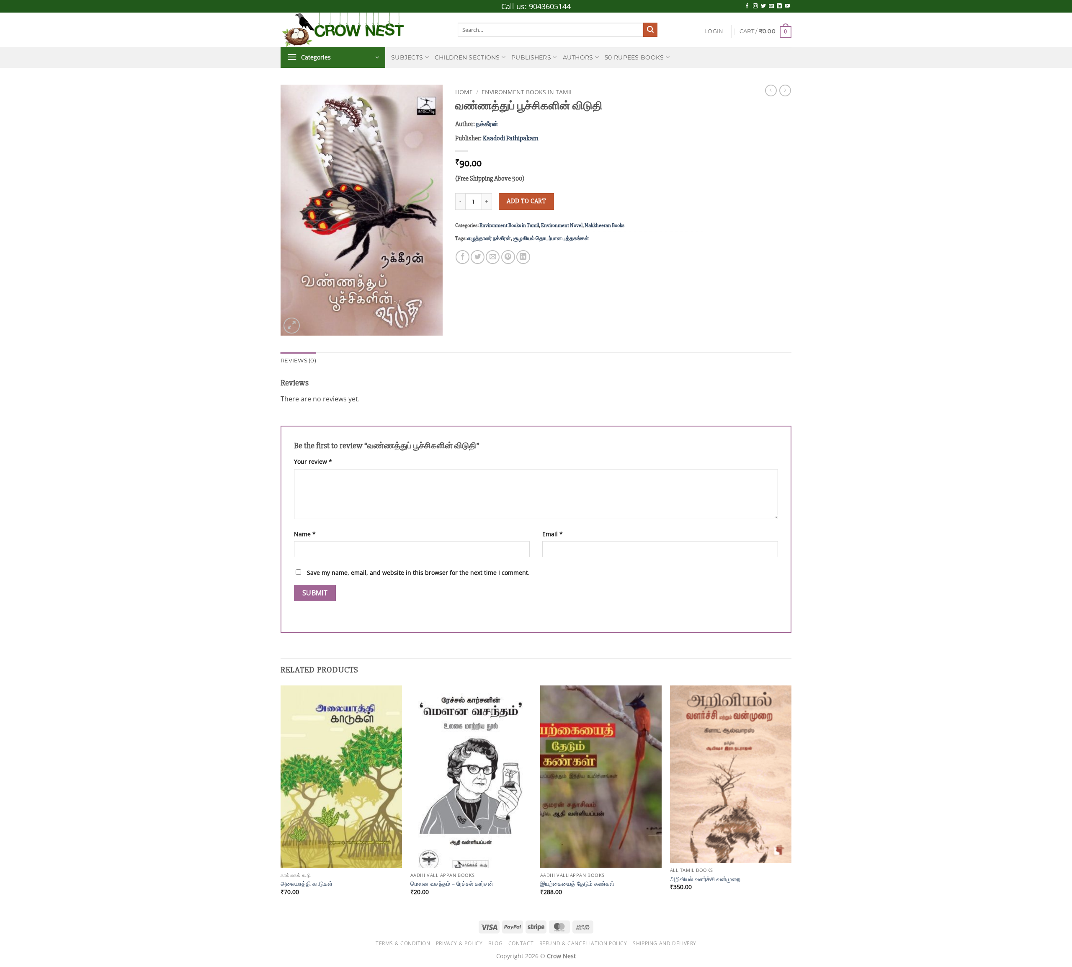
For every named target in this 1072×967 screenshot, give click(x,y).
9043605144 (550, 6)
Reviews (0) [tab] (298, 360)
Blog (495, 943)
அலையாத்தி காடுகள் (306, 883)
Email (552, 534)
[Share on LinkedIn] (523, 257)
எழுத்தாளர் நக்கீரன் (489, 238)
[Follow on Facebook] (747, 6)
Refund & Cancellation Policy (583, 943)
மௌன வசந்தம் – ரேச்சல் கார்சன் (451, 883)
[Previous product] (785, 90)
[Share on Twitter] (477, 257)
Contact (520, 943)
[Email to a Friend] (493, 257)
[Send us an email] (771, 6)
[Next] (791, 798)
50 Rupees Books (634, 57)
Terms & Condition (403, 943)
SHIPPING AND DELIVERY (664, 943)
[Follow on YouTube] (787, 6)
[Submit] (650, 30)
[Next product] (771, 90)
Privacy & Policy (459, 943)
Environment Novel (561, 225)
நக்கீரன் (487, 124)
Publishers (531, 57)
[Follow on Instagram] (755, 6)
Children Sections (467, 57)
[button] (713, 31)
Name (305, 534)
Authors (578, 57)
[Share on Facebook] (462, 257)
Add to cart (526, 201)
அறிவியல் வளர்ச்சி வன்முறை (705, 879)
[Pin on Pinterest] (508, 257)
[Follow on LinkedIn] (779, 6)
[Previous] (281, 798)
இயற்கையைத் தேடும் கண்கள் (577, 883)
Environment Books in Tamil (527, 92)
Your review (313, 461)
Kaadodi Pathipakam (510, 138)
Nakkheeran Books (604, 225)
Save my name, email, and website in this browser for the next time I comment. (418, 573)
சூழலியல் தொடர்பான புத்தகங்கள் (551, 238)
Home (464, 92)
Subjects (407, 57)
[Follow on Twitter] (763, 6)
